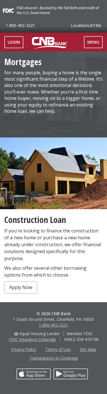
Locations (86, 25)
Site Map (88, 349)
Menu (95, 43)
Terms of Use (58, 349)
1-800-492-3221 (20, 25)
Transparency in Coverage (54, 358)
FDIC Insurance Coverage (32, 339)
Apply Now (20, 287)
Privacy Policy (23, 349)
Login (14, 42)
